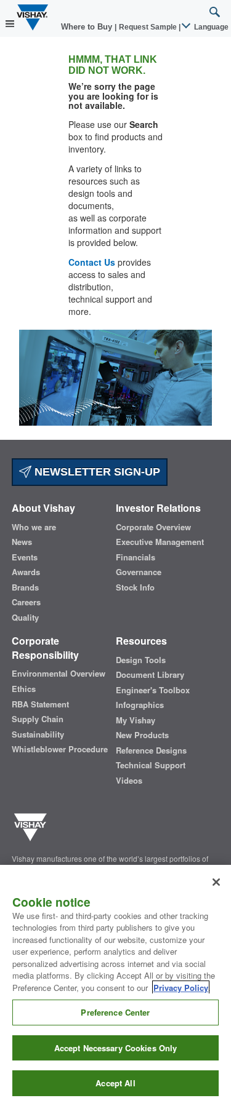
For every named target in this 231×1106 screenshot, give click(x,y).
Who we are (34, 527)
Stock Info (135, 587)
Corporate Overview (153, 527)
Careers (26, 602)
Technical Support (150, 765)
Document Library (150, 674)
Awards (26, 572)
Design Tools (141, 660)
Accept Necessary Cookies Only (115, 1048)
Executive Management (160, 541)
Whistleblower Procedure (60, 749)
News (22, 541)
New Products (142, 735)
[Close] (216, 882)
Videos (129, 780)
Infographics (140, 704)
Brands (25, 587)
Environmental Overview (58, 673)
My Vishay (135, 720)
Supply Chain (37, 719)
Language (210, 27)
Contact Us (91, 262)
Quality (25, 617)
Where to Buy (88, 26)
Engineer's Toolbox (153, 690)
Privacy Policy (180, 987)
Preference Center (115, 1012)
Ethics (24, 688)
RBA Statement (40, 704)
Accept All (115, 1083)
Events (25, 557)
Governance (138, 572)
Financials (135, 557)
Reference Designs (151, 750)
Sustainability (38, 734)
